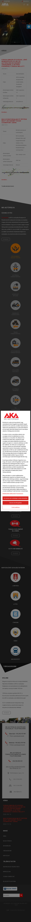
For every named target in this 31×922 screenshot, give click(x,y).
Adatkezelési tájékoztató (9, 493)
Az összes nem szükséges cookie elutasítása (15, 498)
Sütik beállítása (16, 507)
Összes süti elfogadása (15, 502)
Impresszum (20, 493)
